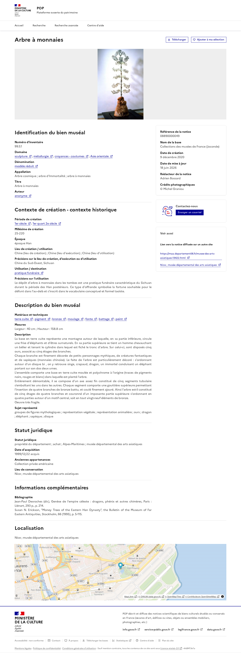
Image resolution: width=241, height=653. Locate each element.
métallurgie (41, 156)
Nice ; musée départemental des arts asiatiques (188, 265)
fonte (89, 319)
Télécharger (179, 39)
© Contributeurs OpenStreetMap (200, 596)
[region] (120, 572)
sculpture (21, 156)
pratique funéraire (27, 273)
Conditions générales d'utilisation (79, 648)
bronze (57, 319)
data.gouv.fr (214, 629)
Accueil (19, 25)
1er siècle (21, 223)
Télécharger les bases (97, 640)
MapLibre (129, 596)
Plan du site (168, 640)
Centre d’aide (147, 640)
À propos (73, 640)
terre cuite (22, 319)
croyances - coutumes (69, 156)
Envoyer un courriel (189, 212)
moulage (73, 319)
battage (104, 319)
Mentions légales (23, 648)
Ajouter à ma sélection (210, 39)
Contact (56, 640)
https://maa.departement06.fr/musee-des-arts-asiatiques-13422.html (187, 256)
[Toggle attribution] (222, 596)
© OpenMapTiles (173, 596)
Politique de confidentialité (47, 648)
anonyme (21, 196)
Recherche (39, 25)
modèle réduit (24, 166)
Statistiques (122, 640)
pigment (40, 319)
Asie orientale (99, 156)
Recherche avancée (66, 25)
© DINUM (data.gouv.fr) (150, 596)
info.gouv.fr (130, 629)
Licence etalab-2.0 (169, 648)
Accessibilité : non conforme (29, 640)
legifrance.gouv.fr (188, 629)
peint (119, 319)
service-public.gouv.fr (157, 629)
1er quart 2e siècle (45, 223)
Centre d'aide (95, 25)
